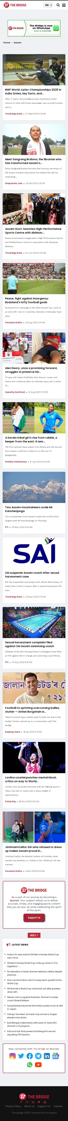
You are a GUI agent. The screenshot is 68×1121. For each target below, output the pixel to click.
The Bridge (39, 1048)
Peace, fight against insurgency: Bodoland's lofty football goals (27, 300)
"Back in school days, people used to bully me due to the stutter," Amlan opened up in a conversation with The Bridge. (33, 721)
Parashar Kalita (13, 322)
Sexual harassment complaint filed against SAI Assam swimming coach (29, 644)
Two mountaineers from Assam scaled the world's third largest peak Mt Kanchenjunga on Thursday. (32, 518)
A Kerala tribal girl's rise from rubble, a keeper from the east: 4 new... (31, 439)
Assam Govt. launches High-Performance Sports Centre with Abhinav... (33, 231)
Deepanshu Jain (13, 183)
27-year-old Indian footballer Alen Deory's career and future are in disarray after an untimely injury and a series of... (33, 381)
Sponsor (14, 900)
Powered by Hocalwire (44, 1112)
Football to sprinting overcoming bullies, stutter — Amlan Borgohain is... (32, 710)
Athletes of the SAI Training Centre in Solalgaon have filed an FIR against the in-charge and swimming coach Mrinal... (33, 654)
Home (7, 42)
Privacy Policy (13, 1106)
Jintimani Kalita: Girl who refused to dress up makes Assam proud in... (33, 849)
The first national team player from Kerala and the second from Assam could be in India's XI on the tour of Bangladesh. (33, 451)
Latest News (20, 944)
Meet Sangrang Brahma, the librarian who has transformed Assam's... (33, 161)
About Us (29, 1106)
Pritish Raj (10, 801)
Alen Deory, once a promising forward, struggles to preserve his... (31, 370)
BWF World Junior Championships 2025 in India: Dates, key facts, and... (33, 91)
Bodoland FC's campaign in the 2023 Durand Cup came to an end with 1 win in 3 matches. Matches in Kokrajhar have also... (33, 312)
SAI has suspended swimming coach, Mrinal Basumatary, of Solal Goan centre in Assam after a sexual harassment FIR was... (33, 586)
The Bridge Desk (13, 113)
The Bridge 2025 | (21, 1112)
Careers (58, 1106)
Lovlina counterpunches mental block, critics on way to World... (31, 779)
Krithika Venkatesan (16, 461)
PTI (6, 527)
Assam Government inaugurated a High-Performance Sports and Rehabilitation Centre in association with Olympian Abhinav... (34, 242)
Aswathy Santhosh (15, 392)
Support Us (34, 917)
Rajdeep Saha (12, 731)
